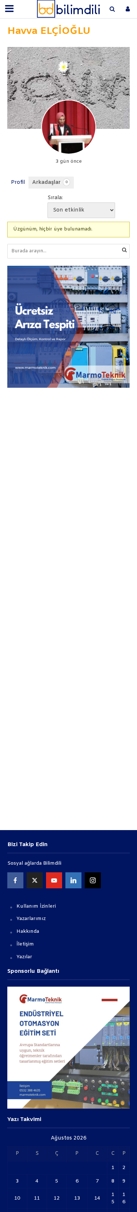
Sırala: (55, 197)
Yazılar (24, 957)
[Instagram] (93, 880)
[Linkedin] (73, 880)
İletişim (25, 944)
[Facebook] (15, 880)
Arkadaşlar (50, 182)
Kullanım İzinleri (36, 906)
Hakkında (27, 931)
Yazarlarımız (31, 919)
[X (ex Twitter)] (35, 880)
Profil (18, 182)
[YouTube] (54, 880)
